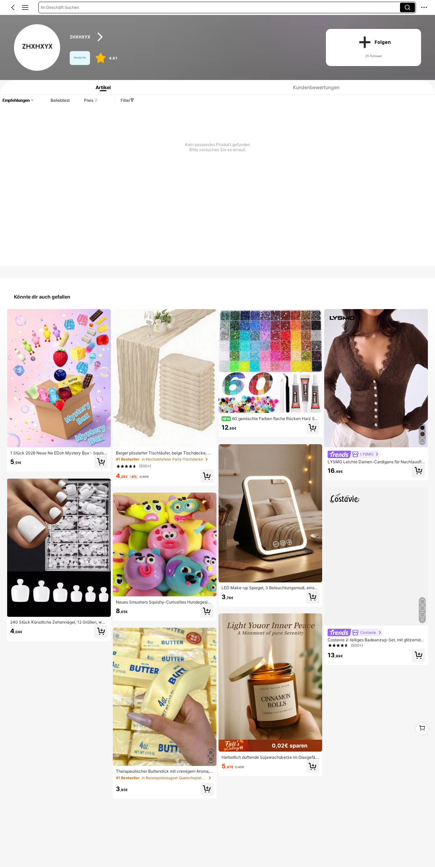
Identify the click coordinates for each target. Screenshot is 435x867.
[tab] (101, 87)
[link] (37, 48)
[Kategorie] (25, 7)
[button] (13, 7)
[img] (270, 746)
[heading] (191, 37)
